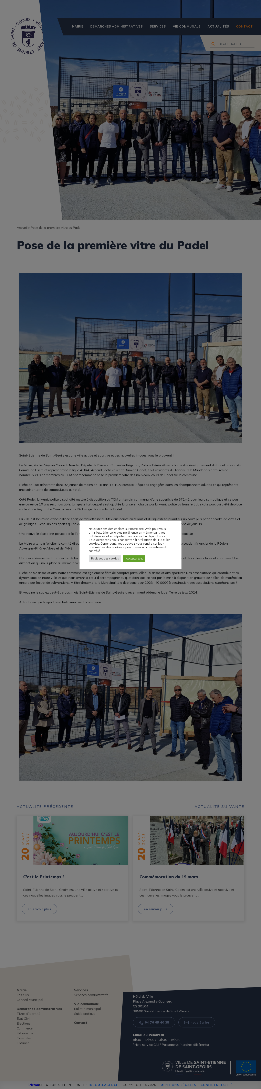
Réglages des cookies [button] (105, 558)
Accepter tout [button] (134, 558)
